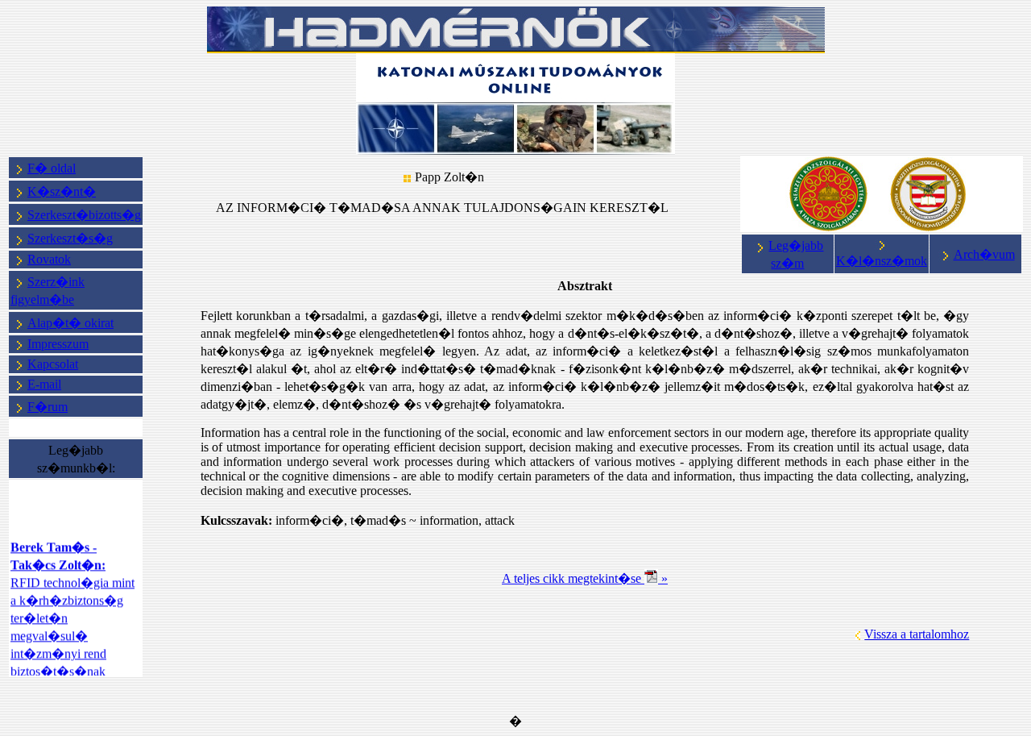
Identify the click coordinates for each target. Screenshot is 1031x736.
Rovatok (49, 259)
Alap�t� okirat (70, 323)
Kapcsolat (52, 364)
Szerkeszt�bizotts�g (84, 215)
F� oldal (51, 168)
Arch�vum (984, 254)
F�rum (47, 407)
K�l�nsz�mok (881, 261)
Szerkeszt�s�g (70, 238)
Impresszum (58, 344)
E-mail (44, 384)
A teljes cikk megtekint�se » (585, 578)
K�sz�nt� (61, 191)
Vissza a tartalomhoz (916, 634)
